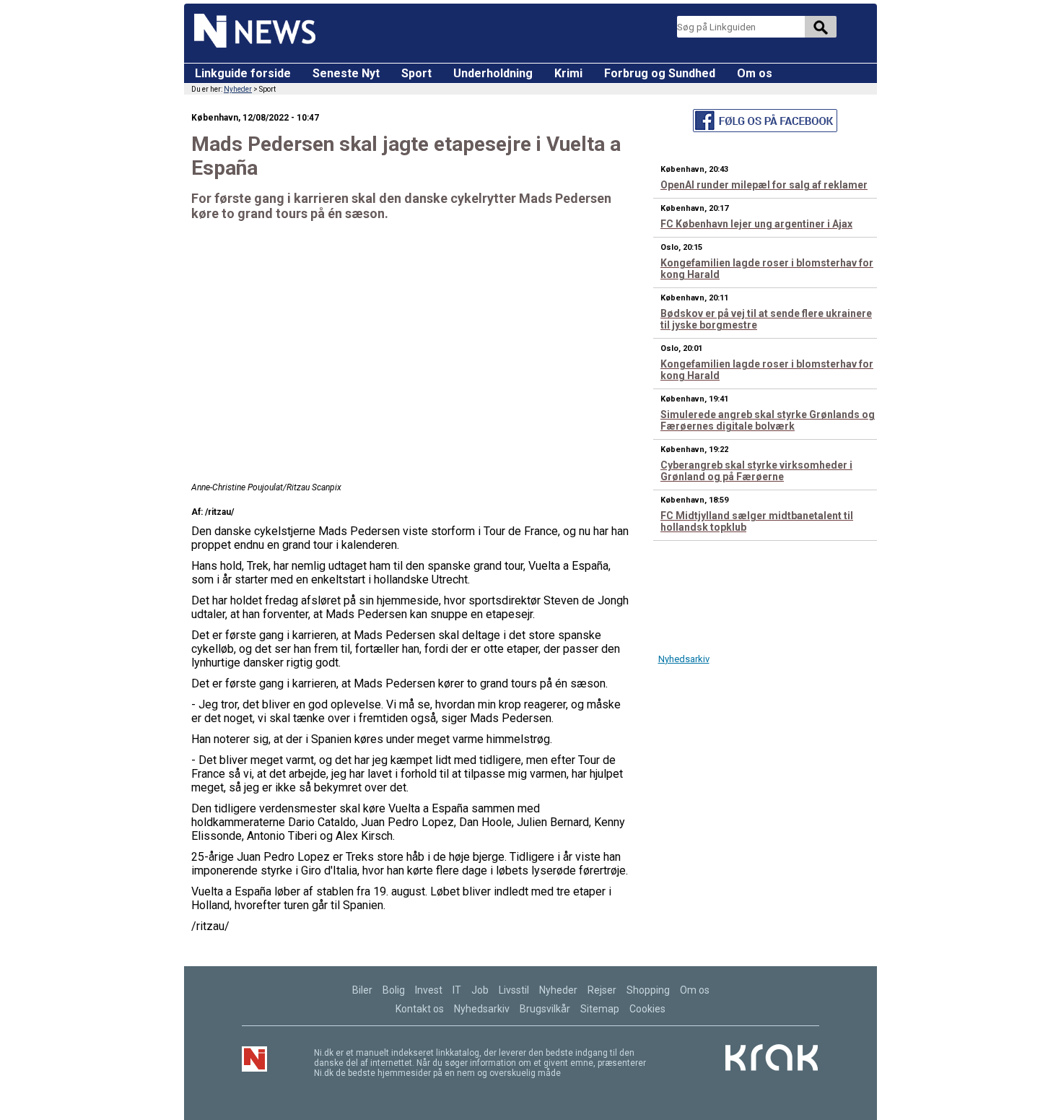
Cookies (647, 1009)
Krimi (568, 73)
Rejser (602, 990)
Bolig (394, 990)
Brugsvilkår (545, 1009)
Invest (428, 990)
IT (457, 990)
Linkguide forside (243, 73)
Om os (754, 73)
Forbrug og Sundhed (659, 73)
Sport (416, 73)
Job (480, 990)
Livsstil (514, 990)
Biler (362, 990)
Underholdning (493, 73)
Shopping (648, 990)
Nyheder (238, 89)
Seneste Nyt (346, 73)
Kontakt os (420, 1009)
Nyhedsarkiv (683, 659)
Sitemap (599, 1009)
